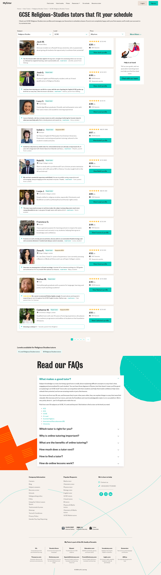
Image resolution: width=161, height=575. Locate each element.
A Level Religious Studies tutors (29, 352)
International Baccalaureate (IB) (54, 421)
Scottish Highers (48, 419)
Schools (31, 493)
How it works (60, 3)
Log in (142, 3)
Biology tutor (68, 490)
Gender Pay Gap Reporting (38, 519)
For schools (86, 3)
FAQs (31, 499)
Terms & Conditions (35, 513)
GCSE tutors (68, 496)
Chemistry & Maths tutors (70, 511)
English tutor (68, 493)
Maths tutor (67, 481)
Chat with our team (130, 78)
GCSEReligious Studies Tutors (59, 9)
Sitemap (32, 510)
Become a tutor (96, 3)
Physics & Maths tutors (69, 506)
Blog (30, 484)
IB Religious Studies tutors (52, 352)
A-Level (45, 416)
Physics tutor (68, 487)
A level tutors (68, 499)
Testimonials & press (36, 507)
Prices (68, 3)
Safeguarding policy (35, 496)
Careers (31, 481)
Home (19, 9)
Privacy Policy (33, 516)
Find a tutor (50, 3)
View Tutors (26, 9)
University (46, 424)
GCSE (45, 414)
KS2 (44, 408)
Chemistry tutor (69, 484)
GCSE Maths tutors (70, 515)
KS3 (44, 411)
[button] (49, 72)
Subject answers (34, 487)
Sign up (153, 3)
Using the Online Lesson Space (37, 503)
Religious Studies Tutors (40, 9)
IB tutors (66, 502)
